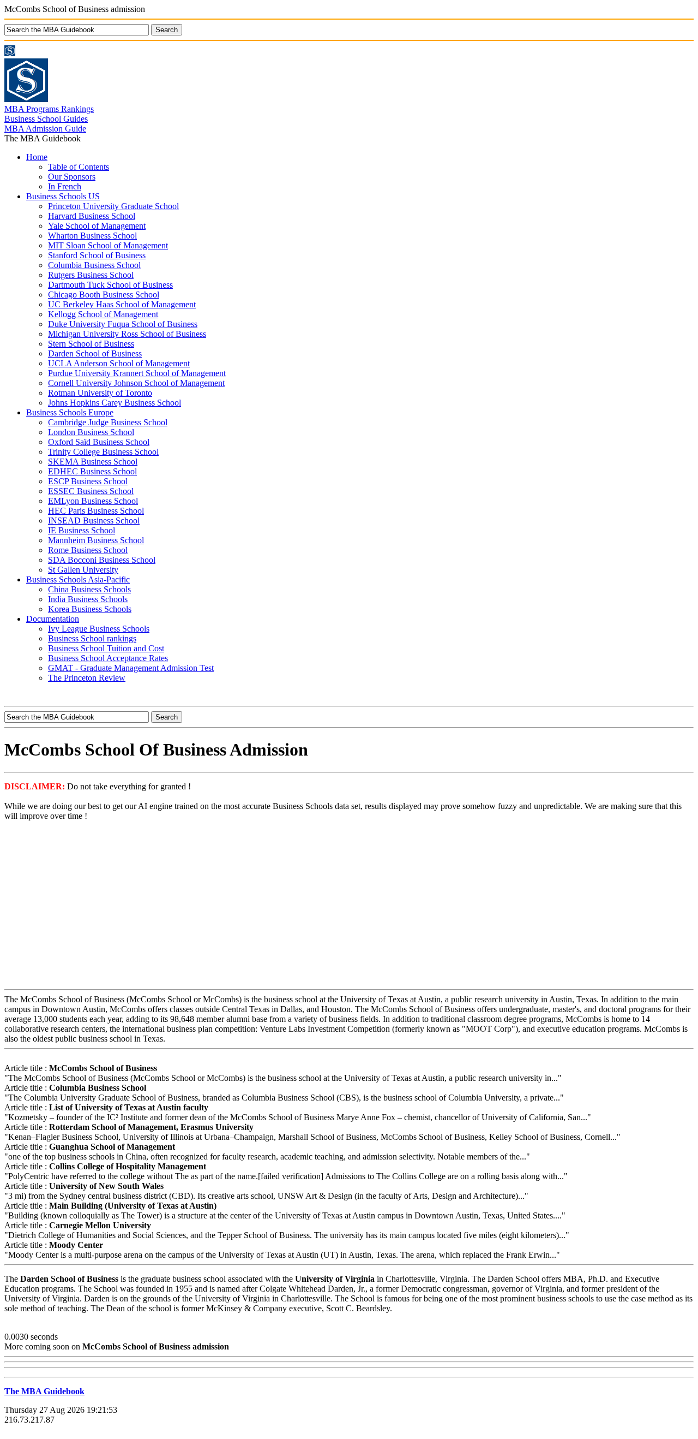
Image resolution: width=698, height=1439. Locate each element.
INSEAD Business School (94, 520)
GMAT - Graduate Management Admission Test (131, 668)
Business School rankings (92, 638)
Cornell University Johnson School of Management (136, 383)
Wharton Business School (92, 235)
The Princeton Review (86, 677)
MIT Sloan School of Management (108, 245)
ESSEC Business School (91, 491)
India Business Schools (88, 599)
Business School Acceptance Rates (108, 658)
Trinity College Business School (103, 451)
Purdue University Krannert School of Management (137, 373)
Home (36, 157)
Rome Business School (88, 550)
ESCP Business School (88, 481)
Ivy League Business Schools (98, 628)
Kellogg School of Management (103, 314)
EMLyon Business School (93, 501)
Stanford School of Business (97, 255)
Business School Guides (46, 118)
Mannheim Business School (96, 540)
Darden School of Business (95, 353)
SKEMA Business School (92, 461)
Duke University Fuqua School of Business (122, 324)
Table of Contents (78, 166)
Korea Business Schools (89, 609)
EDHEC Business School (92, 471)
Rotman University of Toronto (100, 392)
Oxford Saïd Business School (98, 442)
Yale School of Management (97, 225)
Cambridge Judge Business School (107, 422)
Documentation (52, 618)
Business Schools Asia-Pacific (78, 579)
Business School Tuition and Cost (106, 648)
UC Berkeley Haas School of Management (122, 304)
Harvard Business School (91, 216)
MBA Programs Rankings (49, 109)
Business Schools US (63, 196)
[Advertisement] (349, 906)
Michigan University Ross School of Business (127, 333)
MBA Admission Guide (45, 128)
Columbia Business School (94, 265)
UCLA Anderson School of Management (119, 363)
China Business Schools (89, 589)
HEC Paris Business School (96, 510)
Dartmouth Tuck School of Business (110, 284)
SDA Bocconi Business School (101, 559)
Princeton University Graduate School (113, 206)
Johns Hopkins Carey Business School (114, 402)
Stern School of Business (91, 343)
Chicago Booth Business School (103, 294)
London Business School (91, 432)
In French (64, 186)
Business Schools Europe (69, 412)
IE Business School (81, 530)
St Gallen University (83, 569)
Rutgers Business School (91, 275)
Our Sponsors (71, 176)
